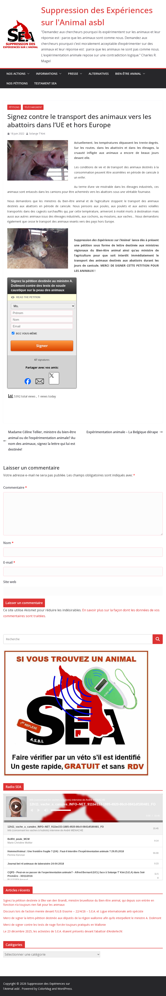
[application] (83, 808)
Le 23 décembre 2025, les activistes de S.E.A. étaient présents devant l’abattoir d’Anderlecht (62, 931)
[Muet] (46, 810)
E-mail (9, 562)
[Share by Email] (40, 381)
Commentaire (15, 487)
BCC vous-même (26, 333)
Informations (46, 74)
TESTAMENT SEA (45, 83)
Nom (8, 543)
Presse (73, 74)
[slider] (61, 810)
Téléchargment (33, 107)
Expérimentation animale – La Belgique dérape (122, 432)
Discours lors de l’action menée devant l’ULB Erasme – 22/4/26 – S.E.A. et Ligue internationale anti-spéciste (73, 911)
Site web (9, 582)
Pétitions (14, 107)
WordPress (64, 989)
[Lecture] (16, 807)
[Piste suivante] (38, 810)
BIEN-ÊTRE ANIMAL (128, 74)
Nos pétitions (17, 83)
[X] (54, 378)
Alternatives (99, 74)
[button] (28, 74)
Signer (42, 345)
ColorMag (44, 989)
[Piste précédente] (31, 810)
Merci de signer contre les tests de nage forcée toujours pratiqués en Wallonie (54, 925)
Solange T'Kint (37, 133)
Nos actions (16, 74)
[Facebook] (27, 381)
